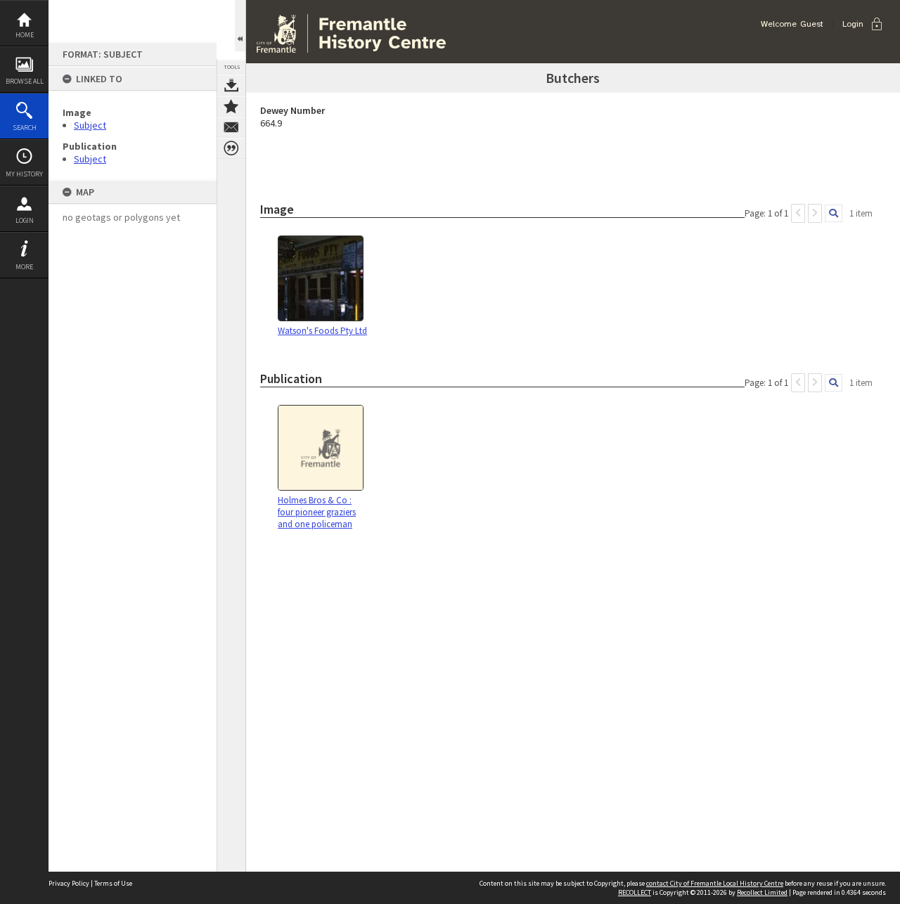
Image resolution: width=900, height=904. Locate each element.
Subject (90, 125)
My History (24, 174)
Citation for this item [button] (231, 148)
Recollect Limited (762, 892)
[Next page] (815, 213)
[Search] (833, 213)
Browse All (25, 81)
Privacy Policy (69, 883)
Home (24, 34)
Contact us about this (231, 127)
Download (231, 85)
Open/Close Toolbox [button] (240, 25)
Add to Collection (231, 106)
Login (24, 220)
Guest (811, 24)
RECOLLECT (634, 892)
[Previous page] (798, 213)
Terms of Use (113, 883)
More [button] (24, 266)
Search (25, 127)
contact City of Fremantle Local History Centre (714, 883)
